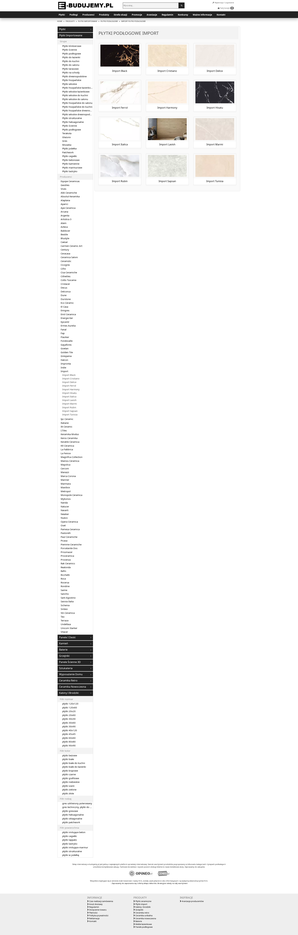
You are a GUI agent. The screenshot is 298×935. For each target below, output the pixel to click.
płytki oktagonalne (72, 818)
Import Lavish (69, 400)
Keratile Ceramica (70, 441)
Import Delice (69, 382)
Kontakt (221, 14)
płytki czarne (69, 774)
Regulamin (167, 14)
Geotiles (65, 185)
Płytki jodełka (69, 148)
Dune (63, 295)
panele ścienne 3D (70, 662)
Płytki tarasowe (70, 68)
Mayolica (65, 464)
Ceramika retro (142, 912)
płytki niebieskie (70, 781)
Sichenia (65, 605)
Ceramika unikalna (143, 915)
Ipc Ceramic (67, 419)
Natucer (65, 506)
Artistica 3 (66, 219)
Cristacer (65, 283)
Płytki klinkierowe (71, 45)
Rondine (65, 586)
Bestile (64, 234)
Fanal (63, 329)
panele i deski (67, 637)
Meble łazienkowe (143, 924)
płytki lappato (69, 839)
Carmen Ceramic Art (71, 245)
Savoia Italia (67, 601)
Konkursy (183, 14)
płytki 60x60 (69, 737)
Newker (65, 514)
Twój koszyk (226, 8)
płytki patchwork (71, 822)
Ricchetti (65, 574)
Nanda (64, 502)
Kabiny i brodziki (143, 907)
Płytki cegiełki (69, 156)
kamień (63, 643)
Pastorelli (66, 533)
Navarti (64, 510)
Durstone (66, 299)
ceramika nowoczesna (72, 686)
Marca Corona (68, 476)
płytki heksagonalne (73, 814)
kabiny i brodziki (69, 693)
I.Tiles (64, 430)
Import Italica (69, 396)
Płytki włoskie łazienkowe (75, 91)
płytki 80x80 (69, 741)
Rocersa (65, 582)
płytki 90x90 (69, 745)
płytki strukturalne (72, 851)
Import (64, 371)
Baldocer (65, 230)
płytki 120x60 (69, 707)
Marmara (66, 483)
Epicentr (65, 321)
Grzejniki (139, 909)
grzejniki (64, 656)
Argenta (65, 215)
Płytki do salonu (70, 64)
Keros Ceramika (69, 438)
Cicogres (65, 264)
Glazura (66, 137)
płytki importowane (70, 35)
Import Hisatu (69, 393)
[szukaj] (182, 5)
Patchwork (68, 152)
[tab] (75, 29)
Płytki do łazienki (71, 57)
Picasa (64, 540)
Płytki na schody (71, 72)
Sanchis (65, 593)
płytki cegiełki (69, 836)
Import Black (68, 375)
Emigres (65, 310)
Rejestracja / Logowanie (224, 2)
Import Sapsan (70, 411)
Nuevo (64, 517)
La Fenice (66, 453)
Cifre (63, 268)
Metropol (66, 491)
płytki (62, 29)
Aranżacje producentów (192, 901)
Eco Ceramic (67, 302)
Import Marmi (69, 403)
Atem (63, 223)
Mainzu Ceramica (70, 460)
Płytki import (141, 904)
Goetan (64, 348)
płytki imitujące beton (73, 832)
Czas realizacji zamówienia (101, 901)
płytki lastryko (69, 843)
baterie (63, 649)
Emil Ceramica (68, 314)
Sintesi (64, 609)
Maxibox (65, 487)
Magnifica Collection (71, 457)
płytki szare (68, 785)
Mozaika (66, 144)
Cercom (65, 468)
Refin (63, 571)
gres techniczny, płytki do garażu (79, 807)
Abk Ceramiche (69, 192)
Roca (63, 578)
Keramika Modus (70, 434)
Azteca (64, 226)
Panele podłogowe (144, 927)
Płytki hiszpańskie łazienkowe (78, 87)
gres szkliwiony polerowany (77, 803)
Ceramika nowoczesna (145, 918)
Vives (63, 188)
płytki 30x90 (69, 726)
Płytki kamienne (70, 163)
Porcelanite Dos (69, 548)
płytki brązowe (70, 770)
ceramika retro (68, 680)
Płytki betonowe (70, 159)
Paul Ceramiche (69, 536)
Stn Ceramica (68, 612)
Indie (63, 367)
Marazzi (65, 472)
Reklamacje (94, 918)
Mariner (65, 479)
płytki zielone (69, 789)
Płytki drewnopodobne (74, 76)
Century (65, 249)
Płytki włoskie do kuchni (75, 95)
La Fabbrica (67, 449)
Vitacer (64, 631)
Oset (63, 525)
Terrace (64, 620)
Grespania (66, 356)
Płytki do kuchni (70, 61)
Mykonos (66, 498)
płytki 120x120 (70, 703)
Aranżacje (152, 14)
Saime (64, 590)
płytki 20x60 (69, 715)
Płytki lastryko (69, 171)
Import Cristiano (70, 378)
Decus (64, 287)
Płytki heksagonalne (73, 121)
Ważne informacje (202, 14)
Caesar (64, 242)
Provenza (66, 559)
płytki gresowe (70, 810)
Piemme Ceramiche (71, 544)
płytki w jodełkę (70, 855)
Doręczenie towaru (97, 909)
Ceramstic (66, 261)
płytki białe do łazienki (74, 766)
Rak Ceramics (68, 563)
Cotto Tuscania (68, 280)
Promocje (137, 14)
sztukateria (65, 668)
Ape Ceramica (68, 207)
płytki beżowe (69, 755)
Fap (63, 333)
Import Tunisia (69, 414)
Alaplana (65, 200)
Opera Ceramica (69, 521)
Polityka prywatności (98, 915)
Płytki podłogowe (71, 53)
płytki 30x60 (69, 722)
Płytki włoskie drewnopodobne (78, 114)
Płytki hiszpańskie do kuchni (77, 106)
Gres (64, 140)
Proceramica (67, 555)
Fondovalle (66, 340)
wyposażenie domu (71, 674)
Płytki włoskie (69, 83)
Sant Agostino (68, 597)
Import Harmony (70, 389)
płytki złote (68, 793)
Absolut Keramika (70, 196)
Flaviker (65, 337)
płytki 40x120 (69, 730)
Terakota (66, 133)
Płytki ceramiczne (143, 901)
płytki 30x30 (69, 718)
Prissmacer (66, 552)
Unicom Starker (69, 628)
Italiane (65, 422)
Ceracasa (65, 253)
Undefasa (66, 624)
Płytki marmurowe (72, 167)
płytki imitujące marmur (75, 847)
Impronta (66, 363)
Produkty (104, 14)
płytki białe (68, 759)
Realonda (66, 567)
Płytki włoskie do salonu (75, 99)
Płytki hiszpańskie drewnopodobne (81, 110)
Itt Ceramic (66, 426)
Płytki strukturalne (72, 118)
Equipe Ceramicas (70, 181)
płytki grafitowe (70, 778)
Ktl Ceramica (67, 445)
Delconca (65, 291)
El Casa (64, 306)
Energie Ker (67, 318)
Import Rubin (69, 407)
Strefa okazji (120, 14)
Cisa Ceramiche (69, 272)
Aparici (64, 204)
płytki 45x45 (69, 734)
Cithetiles (65, 276)
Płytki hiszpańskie (71, 80)
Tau (62, 616)
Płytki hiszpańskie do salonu (77, 102)
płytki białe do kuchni (73, 763)
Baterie (138, 921)
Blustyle (65, 238)
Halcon (64, 359)
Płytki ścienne (69, 49)
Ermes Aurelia (68, 325)
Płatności (93, 912)
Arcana (64, 211)
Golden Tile (67, 352)
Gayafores (66, 344)
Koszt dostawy (96, 904)
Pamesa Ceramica (70, 529)
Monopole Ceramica (71, 495)
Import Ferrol (69, 385)
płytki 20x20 (69, 711)
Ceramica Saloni (69, 257)
